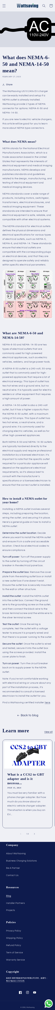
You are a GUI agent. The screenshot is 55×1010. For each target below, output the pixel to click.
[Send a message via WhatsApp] (48, 1003)
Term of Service (14, 952)
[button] (3, 5)
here (47, 702)
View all (48, 732)
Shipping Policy (14, 938)
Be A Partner (13, 868)
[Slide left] (20, 833)
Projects (10, 910)
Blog (8, 896)
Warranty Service (15, 960)
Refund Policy (13, 945)
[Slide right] (34, 833)
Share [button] (9, 84)
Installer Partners (15, 903)
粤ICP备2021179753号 (15, 981)
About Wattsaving (16, 853)
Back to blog (29, 715)
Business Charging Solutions (21, 861)
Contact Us (12, 875)
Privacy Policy (13, 931)
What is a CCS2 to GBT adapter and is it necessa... (25, 778)
